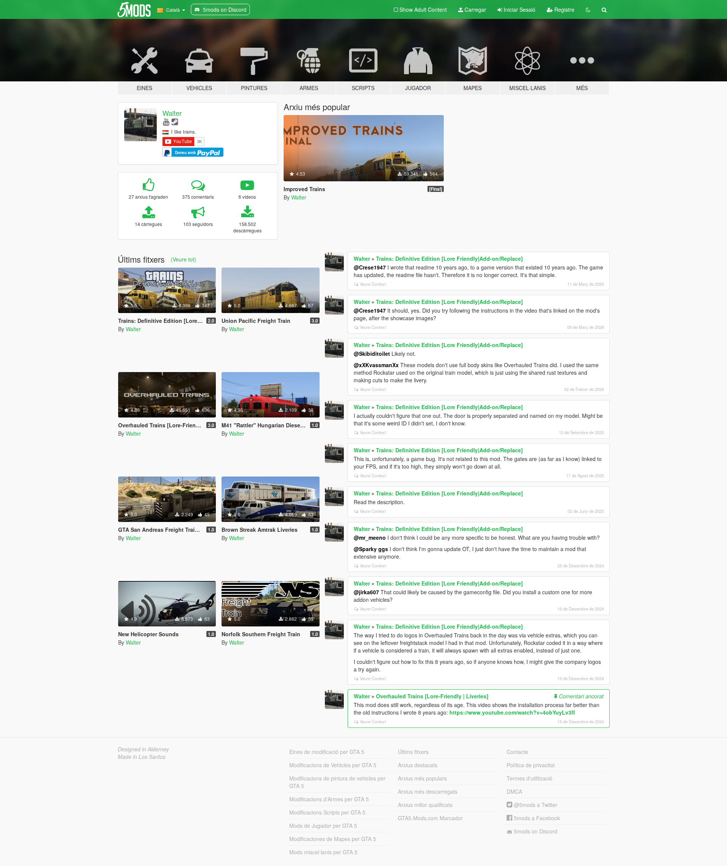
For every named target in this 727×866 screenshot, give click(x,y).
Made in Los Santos (141, 756)
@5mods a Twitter (534, 804)
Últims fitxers (413, 751)
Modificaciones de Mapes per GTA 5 (332, 839)
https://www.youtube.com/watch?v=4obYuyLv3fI (512, 712)
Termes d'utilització (529, 778)
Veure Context (373, 284)
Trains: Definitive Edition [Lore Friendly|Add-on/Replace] (449, 258)
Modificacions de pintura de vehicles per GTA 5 (337, 782)
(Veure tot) (183, 259)
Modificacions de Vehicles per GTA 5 (332, 765)
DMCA (514, 791)
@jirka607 (366, 592)
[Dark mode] (588, 9)
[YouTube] (166, 121)
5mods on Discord (534, 831)
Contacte (517, 751)
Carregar (474, 9)
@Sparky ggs (371, 549)
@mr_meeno (370, 537)
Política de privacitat (531, 765)
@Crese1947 (370, 267)
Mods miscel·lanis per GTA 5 (323, 852)
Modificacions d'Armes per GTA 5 (329, 799)
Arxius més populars (422, 778)
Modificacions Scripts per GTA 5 (327, 812)
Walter (172, 113)
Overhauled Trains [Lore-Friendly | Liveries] (432, 696)
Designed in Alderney (143, 749)
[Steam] (174, 121)
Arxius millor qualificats (425, 804)
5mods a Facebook (536, 818)
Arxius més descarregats (427, 791)
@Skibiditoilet (372, 353)
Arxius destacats (417, 765)
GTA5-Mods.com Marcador (430, 818)
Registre (563, 9)
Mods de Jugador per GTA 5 (323, 825)
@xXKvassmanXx (376, 365)
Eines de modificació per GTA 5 (326, 751)
